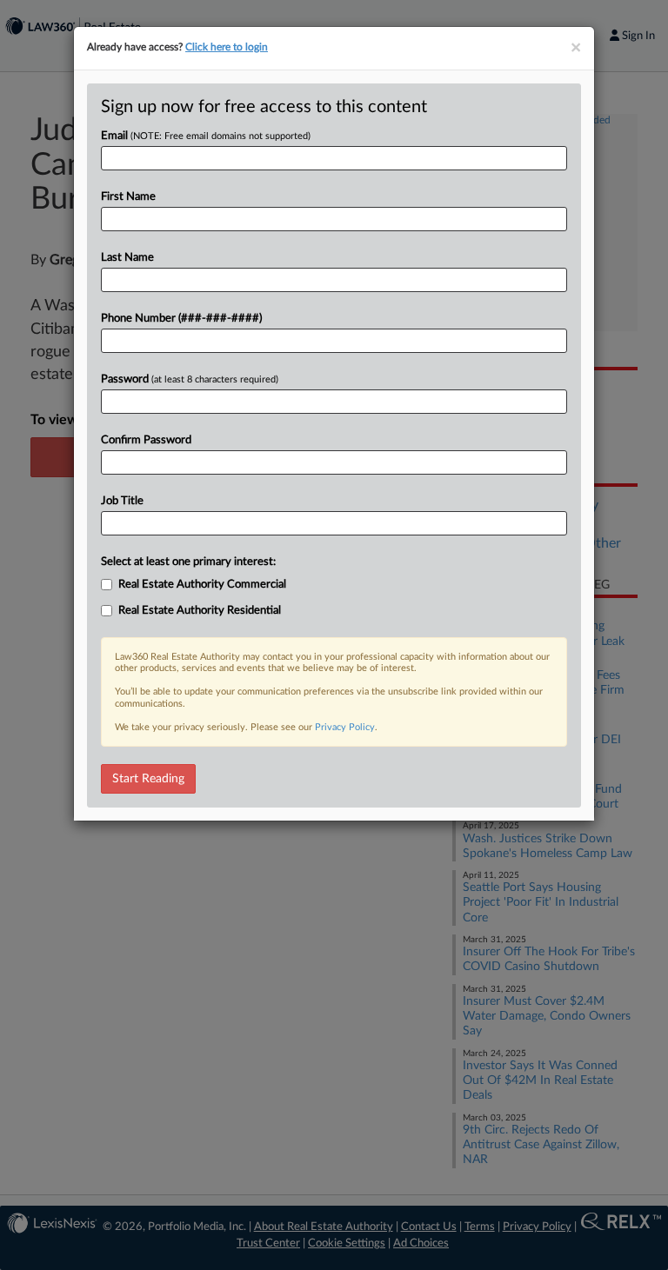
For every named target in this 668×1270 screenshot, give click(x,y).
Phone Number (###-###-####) (181, 318)
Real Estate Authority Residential (199, 610)
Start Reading (148, 779)
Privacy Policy (345, 727)
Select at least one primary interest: (188, 562)
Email (206, 136)
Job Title (122, 501)
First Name (128, 197)
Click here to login (226, 47)
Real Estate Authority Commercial (202, 584)
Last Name (127, 257)
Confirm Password (146, 440)
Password (189, 379)
